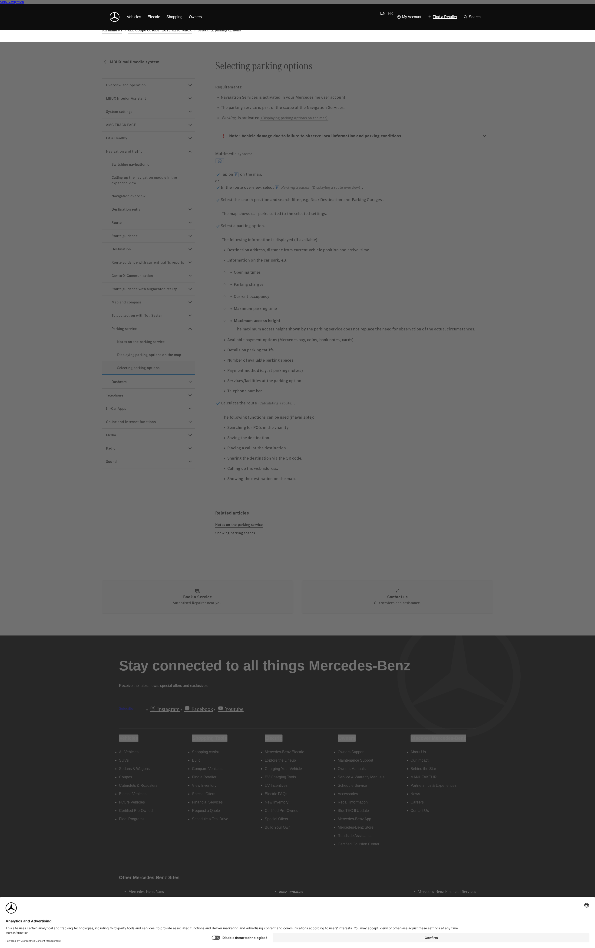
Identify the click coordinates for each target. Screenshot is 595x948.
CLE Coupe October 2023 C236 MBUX (160, 30)
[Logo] (114, 17)
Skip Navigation (12, 2)
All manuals (112, 30)
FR (390, 13)
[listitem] (134, 17)
